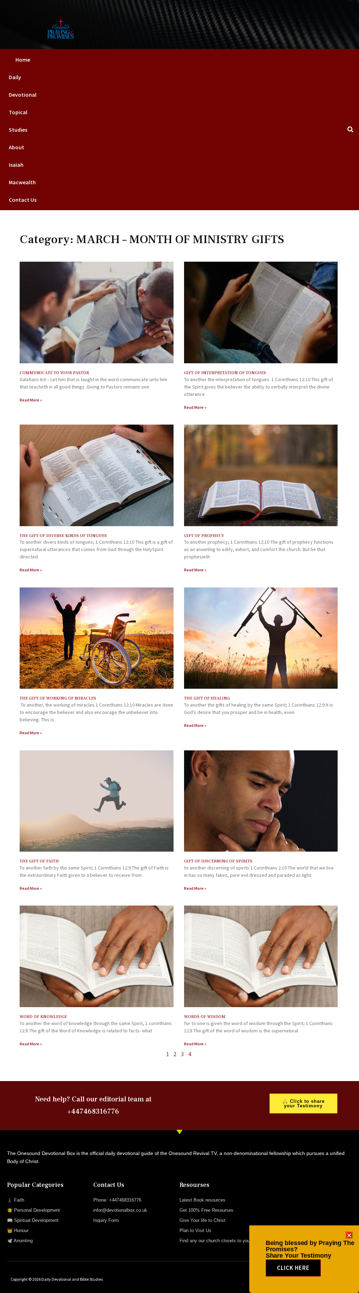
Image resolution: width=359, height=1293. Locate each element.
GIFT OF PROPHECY (204, 535)
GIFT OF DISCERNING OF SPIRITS (218, 861)
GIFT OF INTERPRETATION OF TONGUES (225, 373)
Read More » (31, 400)
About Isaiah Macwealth (22, 165)
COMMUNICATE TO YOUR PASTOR (54, 373)
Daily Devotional (22, 86)
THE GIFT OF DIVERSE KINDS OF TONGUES (63, 535)
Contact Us (22, 199)
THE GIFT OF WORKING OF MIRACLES (58, 698)
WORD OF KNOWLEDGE (43, 1016)
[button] (349, 1235)
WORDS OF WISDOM (204, 1016)
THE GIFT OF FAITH (39, 861)
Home (22, 59)
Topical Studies (18, 121)
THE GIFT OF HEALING (207, 698)
